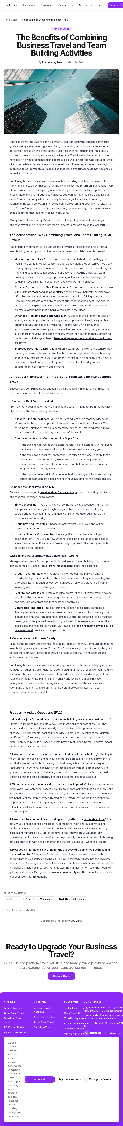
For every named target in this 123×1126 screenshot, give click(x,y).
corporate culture (94, 819)
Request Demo (61, 976)
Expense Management (76, 1023)
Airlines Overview (13, 1008)
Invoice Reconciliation (15, 1032)
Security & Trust (42, 1027)
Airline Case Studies (44, 1017)
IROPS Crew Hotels (14, 1027)
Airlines (10, 5)
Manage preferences (101, 1079)
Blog (15, 19)
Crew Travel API (72, 1013)
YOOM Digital (75, 921)
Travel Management (74, 1018)
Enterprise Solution (74, 1028)
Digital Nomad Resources (72, 899)
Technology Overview (76, 1008)
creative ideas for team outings (58, 492)
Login (101, 5)
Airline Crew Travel (14, 1013)
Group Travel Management (39, 899)
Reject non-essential (70, 1079)
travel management (61, 565)
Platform (28, 5)
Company (84, 5)
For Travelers (13, 899)
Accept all (39, 1079)
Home (7, 19)
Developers (47, 5)
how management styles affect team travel (76, 872)
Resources (65, 5)
